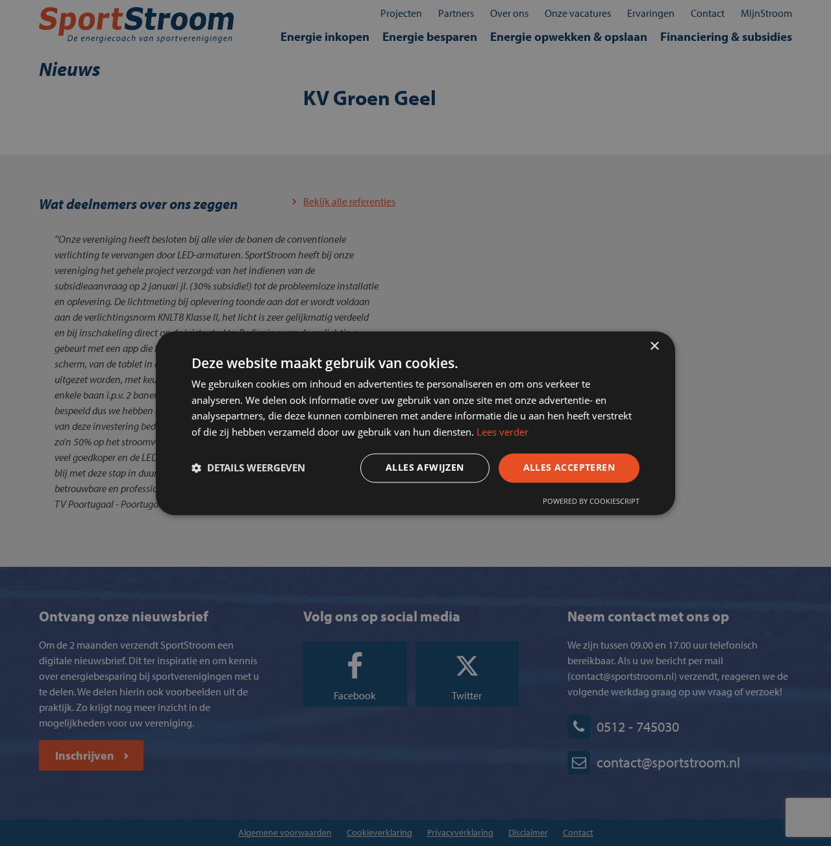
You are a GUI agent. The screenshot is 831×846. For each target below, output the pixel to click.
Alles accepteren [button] (569, 467)
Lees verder (502, 432)
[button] (248, 468)
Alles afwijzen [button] (425, 467)
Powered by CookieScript (591, 501)
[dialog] (415, 423)
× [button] (654, 346)
